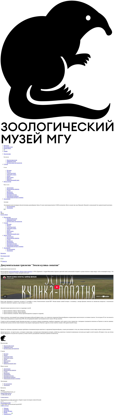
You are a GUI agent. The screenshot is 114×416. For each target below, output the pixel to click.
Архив (8, 176)
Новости (9, 178)
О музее (6, 164)
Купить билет (7, 148)
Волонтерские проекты (13, 189)
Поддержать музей (5, 403)
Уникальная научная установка (15, 197)
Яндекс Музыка (8, 411)
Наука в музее (7, 181)
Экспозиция (7, 199)
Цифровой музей (11, 161)
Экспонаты (10, 208)
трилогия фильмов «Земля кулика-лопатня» (20, 271)
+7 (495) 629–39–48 (6, 394)
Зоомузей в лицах (11, 174)
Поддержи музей (8, 147)
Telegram (6, 408)
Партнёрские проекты (13, 196)
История (9, 170)
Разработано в (7, 414)
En (1, 212)
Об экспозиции (11, 206)
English (5, 151)
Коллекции (10, 192)
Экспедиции (10, 187)
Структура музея (11, 173)
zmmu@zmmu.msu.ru (6, 393)
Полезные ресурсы (12, 194)
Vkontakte (6, 409)
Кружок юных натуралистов (14, 163)
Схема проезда (4, 397)
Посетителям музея (12, 160)
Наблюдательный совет (13, 180)
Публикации (10, 193)
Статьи (9, 190)
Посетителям (7, 154)
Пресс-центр (10, 177)
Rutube (5, 412)
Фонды (9, 171)
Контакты (6, 145)
